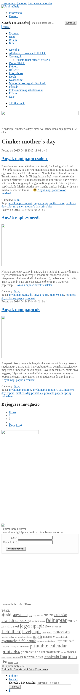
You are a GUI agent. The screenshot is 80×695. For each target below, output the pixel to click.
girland (4, 627)
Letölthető (11, 631)
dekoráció (34, 621)
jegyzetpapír (32, 626)
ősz (16, 662)
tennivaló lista (55, 657)
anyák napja (41, 203)
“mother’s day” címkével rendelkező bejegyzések (44, 128)
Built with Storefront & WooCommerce (24, 669)
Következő (15, 425)
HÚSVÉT (15, 69)
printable (24, 646)
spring (63, 652)
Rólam (13, 40)
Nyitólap (14, 33)
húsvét (13, 626)
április (10, 663)
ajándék (6, 615)
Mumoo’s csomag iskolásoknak (27, 83)
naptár (37, 636)
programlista (53, 651)
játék (48, 626)
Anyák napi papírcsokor (24, 158)
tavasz (9, 657)
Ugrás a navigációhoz (14, 3)
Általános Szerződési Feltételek (27, 53)
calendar (60, 615)
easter (42, 621)
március (28, 637)
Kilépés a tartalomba (40, 3)
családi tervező (15, 620)
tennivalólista (33, 657)
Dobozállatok (17, 63)
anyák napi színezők (20, 203)
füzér (75, 621)
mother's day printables (38, 206)
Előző (12, 412)
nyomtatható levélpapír (47, 641)
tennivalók (17, 657)
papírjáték (15, 647)
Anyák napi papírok (20, 309)
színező (71, 651)
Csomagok (15, 56)
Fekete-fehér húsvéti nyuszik (33, 59)
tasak (3, 657)
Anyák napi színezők (21, 217)
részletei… (36, 285)
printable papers (53, 393)
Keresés (70, 22)
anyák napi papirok (20, 389)
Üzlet (12, 96)
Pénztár (13, 86)
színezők (30, 298)
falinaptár (56, 620)
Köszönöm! (16, 80)
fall (70, 621)
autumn (49, 615)
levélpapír (31, 631)
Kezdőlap (14, 49)
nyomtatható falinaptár (18, 641)
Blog (12, 36)
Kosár (12, 76)
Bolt (11, 43)
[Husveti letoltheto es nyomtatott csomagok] (2, 525)
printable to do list (33, 652)
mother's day (56, 203)
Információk (16, 12)
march (49, 632)
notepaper (49, 636)
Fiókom (13, 16)
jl (46, 150)
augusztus (38, 615)
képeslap (56, 626)
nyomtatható (61, 637)
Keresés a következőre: (15, 22)
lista (44, 632)
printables (10, 651)
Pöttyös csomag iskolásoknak (26, 90)
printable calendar (48, 646)
